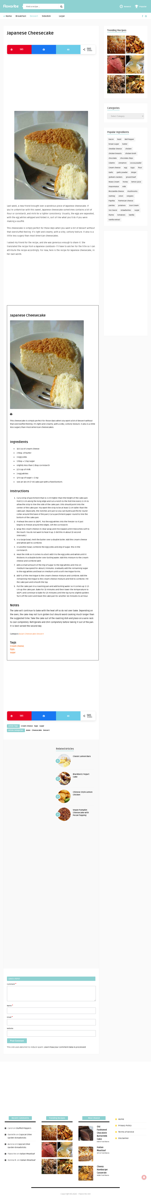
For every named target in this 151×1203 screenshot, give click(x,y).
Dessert (34, 16)
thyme (111, 215)
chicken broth (130, 153)
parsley (112, 205)
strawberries (126, 210)
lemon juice (136, 182)
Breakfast (21, 16)
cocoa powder (135, 163)
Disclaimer (123, 1138)
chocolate (113, 158)
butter (124, 144)
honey (125, 182)
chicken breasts (115, 153)
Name (10, 1005)
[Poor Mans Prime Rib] (116, 65)
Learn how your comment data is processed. (65, 1047)
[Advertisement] (51, 81)
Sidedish (46, 16)
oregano (130, 196)
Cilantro (112, 163)
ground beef (131, 177)
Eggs (12, 649)
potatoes (122, 205)
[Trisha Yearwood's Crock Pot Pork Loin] (116, 84)
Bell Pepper (129, 139)
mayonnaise (114, 187)
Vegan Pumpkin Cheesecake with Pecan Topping (81, 812)
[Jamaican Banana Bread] (116, 45)
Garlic (111, 172)
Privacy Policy (125, 1125)
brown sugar (114, 144)
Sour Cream (134, 205)
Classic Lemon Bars (82, 756)
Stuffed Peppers (23, 1128)
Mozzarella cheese (116, 191)
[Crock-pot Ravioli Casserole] (135, 84)
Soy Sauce (113, 210)
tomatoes (121, 215)
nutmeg (112, 196)
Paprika (112, 201)
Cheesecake (30, 634)
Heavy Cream (114, 182)
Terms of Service (126, 1132)
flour (140, 168)
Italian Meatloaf (27, 1153)
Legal (62, 16)
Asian (21, 634)
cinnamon (122, 163)
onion (121, 196)
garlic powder (122, 172)
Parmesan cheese (125, 201)
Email (10, 1017)
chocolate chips (126, 158)
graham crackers (115, 177)
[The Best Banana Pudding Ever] (135, 65)
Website (10, 1028)
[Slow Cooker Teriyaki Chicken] (135, 45)
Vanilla (131, 215)
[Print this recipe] (11, 414)
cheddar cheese (115, 149)
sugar (13, 652)
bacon (111, 139)
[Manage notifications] (144, 1177)
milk (124, 187)
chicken (128, 149)
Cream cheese (17, 646)
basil (119, 139)
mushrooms (132, 191)
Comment (11, 984)
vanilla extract (114, 220)
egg (125, 168)
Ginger (133, 172)
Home (8, 16)
